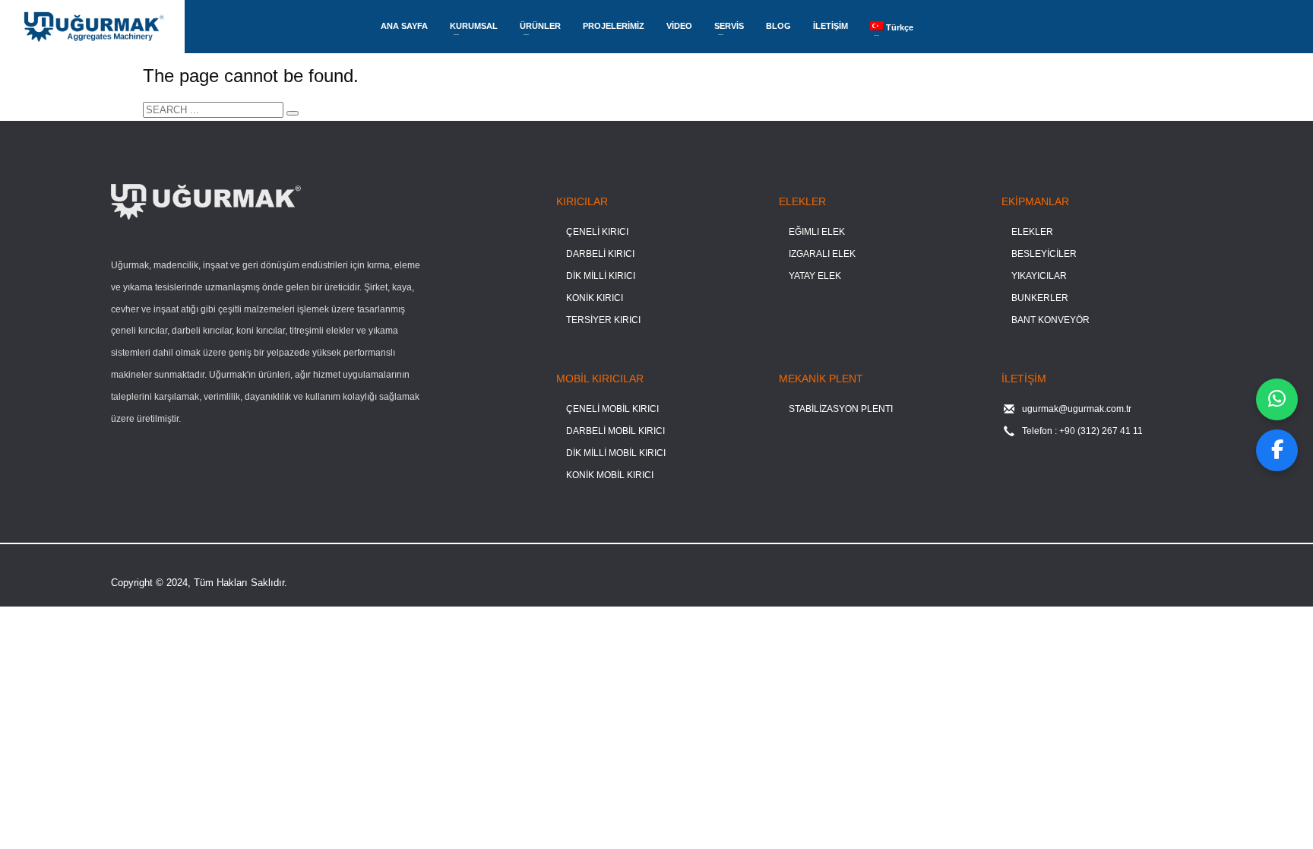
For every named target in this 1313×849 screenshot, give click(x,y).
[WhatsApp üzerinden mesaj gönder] (1277, 399)
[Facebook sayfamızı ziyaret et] (1277, 450)
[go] (292, 113)
